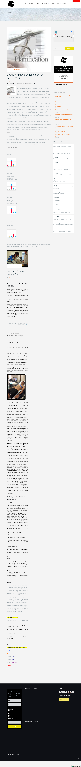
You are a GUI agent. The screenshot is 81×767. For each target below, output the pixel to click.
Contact (64, 3)
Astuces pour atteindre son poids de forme (61, 169)
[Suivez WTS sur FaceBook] (60, 692)
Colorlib (12, 755)
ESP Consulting (19, 629)
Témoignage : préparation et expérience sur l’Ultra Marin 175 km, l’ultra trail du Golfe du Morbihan (62, 218)
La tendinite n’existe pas (60, 131)
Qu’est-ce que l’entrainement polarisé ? (63, 119)
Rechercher (69, 48)
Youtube (9, 665)
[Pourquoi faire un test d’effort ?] (17, 258)
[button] (73, 36)
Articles (52, 3)
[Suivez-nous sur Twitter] (62, 692)
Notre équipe (44, 3)
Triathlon (10, 710)
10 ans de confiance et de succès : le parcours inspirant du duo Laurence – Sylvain (63, 225)
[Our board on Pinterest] (64, 692)
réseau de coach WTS (18, 336)
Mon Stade (16, 633)
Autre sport (11, 718)
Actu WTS (14, 265)
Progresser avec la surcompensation (62, 122)
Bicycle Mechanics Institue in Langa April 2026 (62, 174)
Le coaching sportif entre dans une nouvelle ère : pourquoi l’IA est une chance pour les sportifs (62, 147)
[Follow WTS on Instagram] (71, 692)
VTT (10, 716)
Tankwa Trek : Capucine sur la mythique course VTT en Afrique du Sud (63, 187)
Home (26, 3)
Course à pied (11, 713)
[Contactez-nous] (73, 692)
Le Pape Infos (10, 638)
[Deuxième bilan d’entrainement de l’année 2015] (29, 49)
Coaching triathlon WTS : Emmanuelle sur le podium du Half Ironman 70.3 (63, 200)
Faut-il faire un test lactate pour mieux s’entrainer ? (62, 231)
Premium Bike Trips (63, 702)
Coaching (31, 3)
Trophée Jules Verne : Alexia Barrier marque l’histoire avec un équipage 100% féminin (63, 181)
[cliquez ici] (24, 622)
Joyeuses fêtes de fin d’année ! (59, 193)
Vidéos (58, 3)
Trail (9, 715)
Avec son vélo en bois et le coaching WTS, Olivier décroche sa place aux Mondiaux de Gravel (62, 212)
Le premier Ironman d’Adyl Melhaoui (60, 164)
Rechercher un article (57, 46)
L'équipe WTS (10, 277)
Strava (8, 653)
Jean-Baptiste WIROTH (13, 333)
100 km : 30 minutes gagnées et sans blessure (62, 158)
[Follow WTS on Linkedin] (66, 692)
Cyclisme (11, 712)
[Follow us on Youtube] (68, 692)
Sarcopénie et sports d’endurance (59, 205)
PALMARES (37, 3)
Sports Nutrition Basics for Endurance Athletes (62, 153)
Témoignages (17, 69)
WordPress (21, 755)
